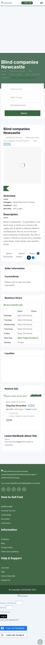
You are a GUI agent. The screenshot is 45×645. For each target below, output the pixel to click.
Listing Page (6, 515)
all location (5, 519)
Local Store (5, 523)
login (13, 282)
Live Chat (5, 568)
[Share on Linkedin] (33, 257)
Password (2, 607)
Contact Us (5, 580)
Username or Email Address (7, 603)
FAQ (2, 572)
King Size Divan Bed (16, 405)
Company (5, 539)
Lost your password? (9, 620)
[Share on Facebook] (38, 253)
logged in (20, 442)
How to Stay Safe (8, 576)
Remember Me (6, 612)
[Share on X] (29, 258)
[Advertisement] (22, 29)
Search (24, 113)
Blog (3, 543)
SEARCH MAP (6, 506)
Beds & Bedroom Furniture (16, 402)
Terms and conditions (10, 551)
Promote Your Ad (8, 511)
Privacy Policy (7, 547)
